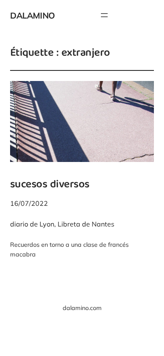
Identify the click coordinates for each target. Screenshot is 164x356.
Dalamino (32, 15)
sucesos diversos (50, 185)
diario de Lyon (32, 224)
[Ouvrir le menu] (104, 15)
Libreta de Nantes (86, 224)
